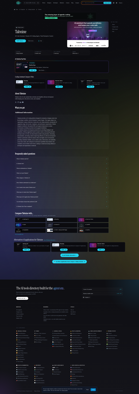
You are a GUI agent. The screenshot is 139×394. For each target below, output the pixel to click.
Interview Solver (58, 80)
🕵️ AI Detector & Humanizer (76, 333)
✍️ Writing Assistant (74, 352)
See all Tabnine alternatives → (69, 255)
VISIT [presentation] (31, 70)
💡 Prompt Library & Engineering (77, 348)
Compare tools (19, 311)
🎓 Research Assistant (56, 371)
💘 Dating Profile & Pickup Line (76, 369)
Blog (72, 2)
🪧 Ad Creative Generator (21, 367)
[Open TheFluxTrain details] (22, 65)
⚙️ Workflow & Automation (111, 348)
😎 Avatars (18, 339)
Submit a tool (19, 318)
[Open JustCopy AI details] (82, 82)
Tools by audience (20, 314)
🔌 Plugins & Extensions (93, 342)
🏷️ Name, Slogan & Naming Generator (77, 344)
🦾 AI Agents (109, 333)
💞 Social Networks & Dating (76, 382)
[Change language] (116, 3)
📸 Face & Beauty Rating (21, 344)
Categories (23, 9)
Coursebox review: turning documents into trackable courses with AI (55, 312)
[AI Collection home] (18, 3)
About (113, 24)
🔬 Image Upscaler (20, 355)
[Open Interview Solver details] (50, 82)
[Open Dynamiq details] (19, 82)
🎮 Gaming (72, 374)
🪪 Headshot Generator (20, 348)
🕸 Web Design (91, 346)
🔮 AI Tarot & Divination (75, 367)
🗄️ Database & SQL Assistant (94, 337)
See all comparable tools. (19, 234)
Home (17, 9)
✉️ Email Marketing (20, 374)
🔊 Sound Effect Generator (57, 339)
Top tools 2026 (19, 316)
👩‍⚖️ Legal (36, 376)
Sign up (120, 2)
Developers (55, 2)
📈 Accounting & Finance (39, 367)
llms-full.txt (73, 311)
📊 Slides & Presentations (39, 382)
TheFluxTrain (32, 65)
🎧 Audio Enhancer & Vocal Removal (59, 335)
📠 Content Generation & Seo (76, 337)
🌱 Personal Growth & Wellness (112, 342)
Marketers (62, 2)
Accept (93, 389)
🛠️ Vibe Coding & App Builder (94, 344)
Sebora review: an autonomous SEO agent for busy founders (55, 309)
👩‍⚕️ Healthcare (73, 378)
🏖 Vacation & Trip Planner (111, 346)
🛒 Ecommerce (37, 371)
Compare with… (115, 26)
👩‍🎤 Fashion (18, 346)
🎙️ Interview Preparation (39, 374)
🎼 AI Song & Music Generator (58, 333)
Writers (43, 2)
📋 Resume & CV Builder (39, 380)
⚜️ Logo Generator (20, 357)
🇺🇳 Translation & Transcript (57, 344)
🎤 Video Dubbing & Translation (40, 339)
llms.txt (72, 309)
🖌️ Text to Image (19, 361)
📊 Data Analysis (55, 369)
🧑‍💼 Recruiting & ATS (38, 378)
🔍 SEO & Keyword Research (22, 378)
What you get (115, 29)
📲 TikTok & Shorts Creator (39, 337)
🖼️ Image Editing (19, 350)
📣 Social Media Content (21, 380)
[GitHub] (113, 3)
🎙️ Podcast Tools (55, 337)
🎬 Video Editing (37, 342)
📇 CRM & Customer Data (21, 369)
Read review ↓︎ (31, 40)
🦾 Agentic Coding (92, 333)
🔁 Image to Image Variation (21, 352)
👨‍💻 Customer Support (38, 369)
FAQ (113, 31)
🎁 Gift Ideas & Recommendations (77, 376)
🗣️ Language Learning (74, 380)
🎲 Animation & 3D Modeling (22, 335)
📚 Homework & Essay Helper (76, 342)
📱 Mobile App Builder (93, 339)
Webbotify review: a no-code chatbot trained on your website (54, 320)
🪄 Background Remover (21, 342)
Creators (67, 2)
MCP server (73, 314)
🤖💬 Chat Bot (55, 367)
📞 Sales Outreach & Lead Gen (22, 376)
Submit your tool (22, 298)
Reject (87, 389)
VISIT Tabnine (20, 40)
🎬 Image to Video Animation (40, 333)
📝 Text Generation (74, 350)
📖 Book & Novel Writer (75, 335)
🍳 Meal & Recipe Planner (111, 335)
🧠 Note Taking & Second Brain (112, 339)
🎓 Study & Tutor (73, 384)
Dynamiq (26, 80)
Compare (77, 2)
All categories (19, 309)
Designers (49, 2)
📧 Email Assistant (20, 371)
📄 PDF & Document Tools (75, 346)
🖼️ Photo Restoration (20, 359)
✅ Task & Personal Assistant (112, 344)
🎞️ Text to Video (37, 335)
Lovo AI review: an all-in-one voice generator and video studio (55, 316)
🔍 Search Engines (56, 374)
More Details (42, 70)
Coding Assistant (31, 9)
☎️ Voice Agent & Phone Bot (58, 346)
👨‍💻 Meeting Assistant (110, 337)
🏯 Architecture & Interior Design (22, 337)
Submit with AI (107, 2)
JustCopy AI (89, 80)
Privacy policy (65, 390)
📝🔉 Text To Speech (56, 342)
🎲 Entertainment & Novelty (76, 371)
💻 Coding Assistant (92, 335)
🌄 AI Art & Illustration (20, 333)
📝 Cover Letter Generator (75, 339)
